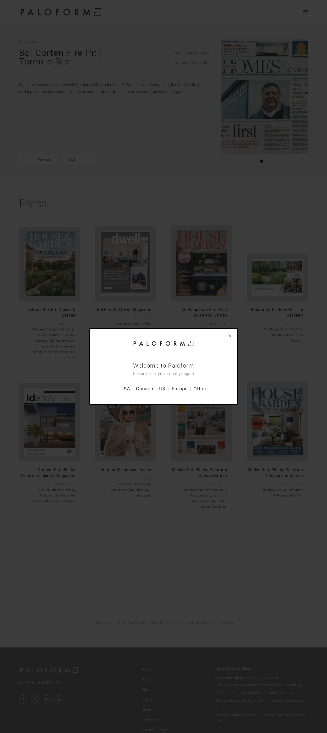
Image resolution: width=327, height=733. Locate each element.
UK (162, 389)
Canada (144, 389)
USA (125, 389)
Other (200, 389)
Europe (180, 389)
